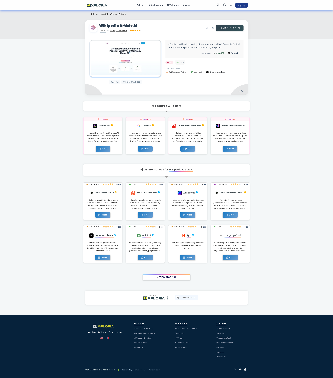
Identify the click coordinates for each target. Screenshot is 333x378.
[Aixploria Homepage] (98, 5)
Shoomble (104, 125)
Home (95, 14)
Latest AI (104, 14)
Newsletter (138, 347)
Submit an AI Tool (223, 328)
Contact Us (221, 357)
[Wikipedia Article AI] (125, 58)
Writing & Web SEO (118, 30)
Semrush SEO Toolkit (104, 192)
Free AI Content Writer (146, 192)
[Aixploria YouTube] (241, 369)
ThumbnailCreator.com (189, 125)
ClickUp (146, 125)
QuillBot (198, 72)
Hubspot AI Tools (182, 342)
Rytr (189, 235)
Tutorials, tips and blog (143, 328)
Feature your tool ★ (224, 342)
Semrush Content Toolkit (231, 192)
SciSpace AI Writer (178, 72)
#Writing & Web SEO (131, 82)
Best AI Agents (181, 347)
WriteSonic (189, 192)
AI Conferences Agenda (144, 333)
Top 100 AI (179, 333)
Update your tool (223, 338)
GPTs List (178, 338)
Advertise (220, 333)
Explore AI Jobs (140, 342)
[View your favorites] (217, 4)
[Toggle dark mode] (231, 4)
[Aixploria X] (236, 368)
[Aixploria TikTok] (246, 369)
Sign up (241, 5)
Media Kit (220, 347)
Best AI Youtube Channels (186, 328)
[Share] (212, 28)
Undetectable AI (217, 72)
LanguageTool (233, 235)
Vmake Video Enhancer (233, 125)
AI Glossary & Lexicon (143, 338)
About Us (220, 352)
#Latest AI (114, 82)
